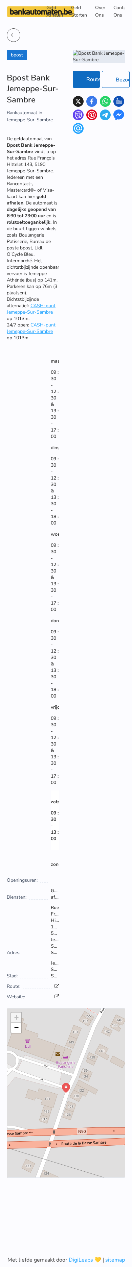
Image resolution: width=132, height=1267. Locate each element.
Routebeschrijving (93, 79)
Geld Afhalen (54, 11)
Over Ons (100, 11)
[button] (66, 1088)
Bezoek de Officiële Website (123, 79)
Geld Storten (79, 11)
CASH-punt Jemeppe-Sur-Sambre (31, 308)
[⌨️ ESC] (13, 35)
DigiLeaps (81, 1260)
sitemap (115, 1260)
